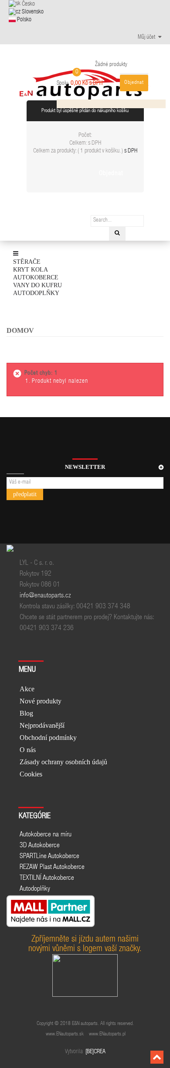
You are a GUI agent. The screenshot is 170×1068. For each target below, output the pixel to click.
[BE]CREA (94, 1052)
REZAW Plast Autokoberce (52, 867)
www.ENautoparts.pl (107, 1034)
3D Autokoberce (40, 845)
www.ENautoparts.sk (65, 1034)
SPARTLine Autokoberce (49, 856)
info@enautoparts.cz (45, 596)
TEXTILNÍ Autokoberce (47, 878)
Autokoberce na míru (45, 835)
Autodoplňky (35, 889)
